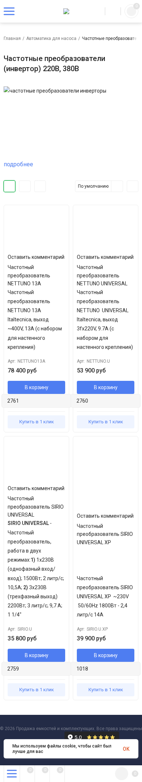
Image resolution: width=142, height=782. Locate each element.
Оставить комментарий (36, 257)
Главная (12, 38)
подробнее (18, 164)
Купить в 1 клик (36, 421)
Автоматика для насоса (51, 38)
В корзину (36, 387)
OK (126, 749)
